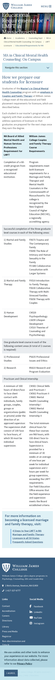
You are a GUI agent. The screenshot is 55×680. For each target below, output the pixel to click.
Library (5, 626)
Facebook (38, 606)
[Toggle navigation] (48, 68)
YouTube (38, 617)
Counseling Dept (35, 38)
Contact (6, 606)
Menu (45, 6)
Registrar (6, 636)
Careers (5, 615)
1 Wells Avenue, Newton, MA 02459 (21, 585)
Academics (20, 38)
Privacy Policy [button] (24, 663)
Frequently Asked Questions (28, 542)
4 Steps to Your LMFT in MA (27, 530)
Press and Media (9, 631)
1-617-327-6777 (13, 590)
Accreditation (8, 611)
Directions (7, 620)
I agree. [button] (11, 673)
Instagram (39, 623)
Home (8, 38)
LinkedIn (38, 612)
